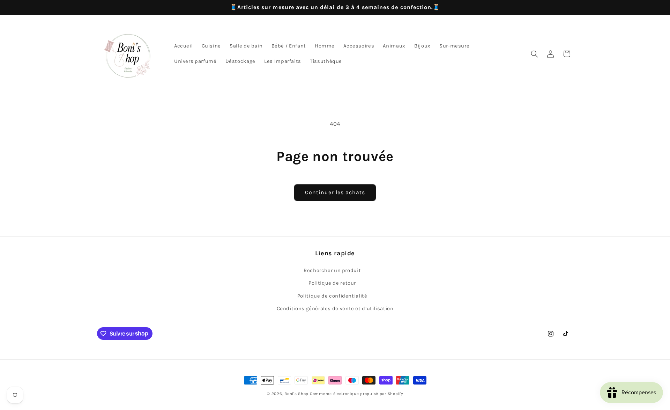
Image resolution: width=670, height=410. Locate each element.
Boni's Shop (296, 393)
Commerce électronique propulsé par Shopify (356, 393)
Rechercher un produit (332, 270)
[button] (534, 54)
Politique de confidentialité (332, 296)
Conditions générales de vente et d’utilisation (335, 309)
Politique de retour (332, 283)
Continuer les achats (335, 192)
